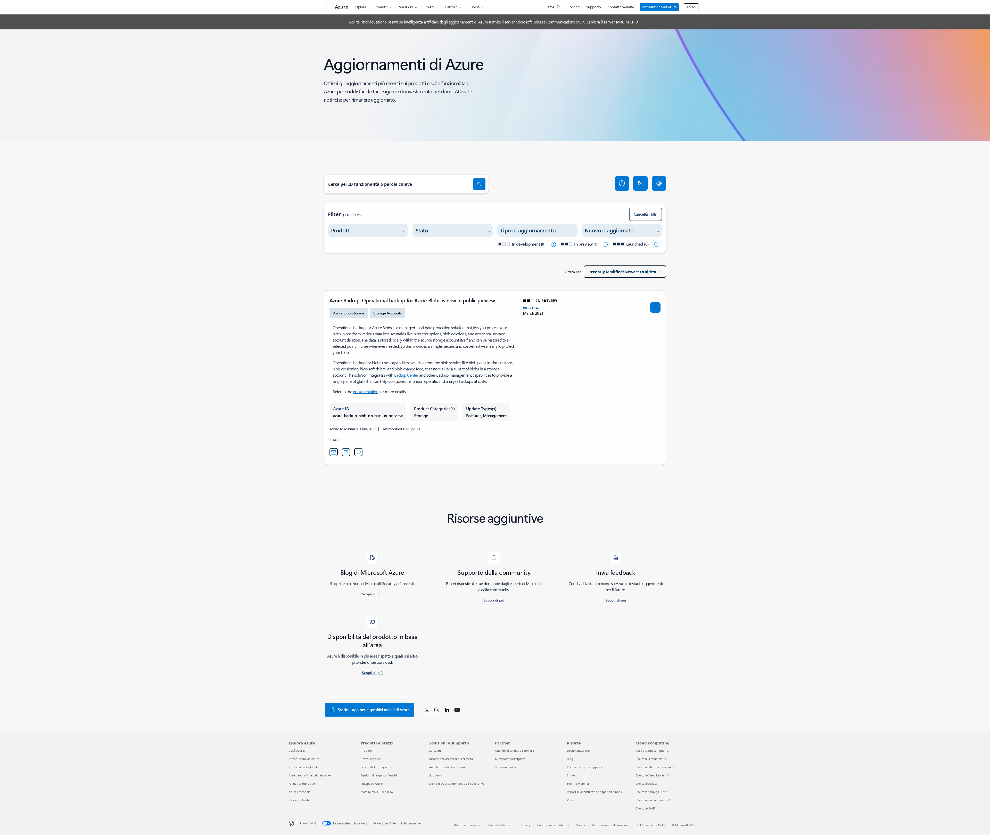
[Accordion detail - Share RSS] (346, 452)
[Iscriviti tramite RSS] (640, 183)
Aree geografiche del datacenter (310, 775)
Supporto (593, 7)
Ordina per (573, 271)
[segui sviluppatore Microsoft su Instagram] (437, 709)
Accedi (691, 7)
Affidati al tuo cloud (302, 783)
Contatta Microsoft (501, 825)
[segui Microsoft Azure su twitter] (427, 709)
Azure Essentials (299, 792)
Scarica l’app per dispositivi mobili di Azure (374, 709)
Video (571, 800)
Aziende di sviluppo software (514, 750)
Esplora (360, 7)
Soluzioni (406, 7)
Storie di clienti (299, 800)
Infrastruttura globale (303, 767)
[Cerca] (479, 184)
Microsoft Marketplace (510, 759)
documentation (365, 391)
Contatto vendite (621, 7)
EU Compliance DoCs (651, 825)
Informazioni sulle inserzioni (611, 825)
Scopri (575, 7)
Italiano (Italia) (306, 823)
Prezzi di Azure (371, 759)
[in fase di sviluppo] (553, 244)
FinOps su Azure (372, 783)
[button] (622, 183)
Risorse (474, 7)
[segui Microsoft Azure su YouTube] (457, 709)
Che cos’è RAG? (645, 808)
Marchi (580, 825)
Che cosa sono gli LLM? (651, 792)
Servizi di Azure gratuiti (376, 767)
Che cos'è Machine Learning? (655, 767)
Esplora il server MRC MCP (610, 22)
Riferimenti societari (467, 825)
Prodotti (381, 7)
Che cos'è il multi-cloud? (651, 759)
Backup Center (406, 375)
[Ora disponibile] (656, 244)
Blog (570, 759)
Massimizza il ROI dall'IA (377, 792)
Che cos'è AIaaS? (646, 783)
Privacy (525, 825)
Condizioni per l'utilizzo (553, 825)
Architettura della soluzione (447, 767)
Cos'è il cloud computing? (653, 750)
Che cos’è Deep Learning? (653, 775)
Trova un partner (506, 767)
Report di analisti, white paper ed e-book (594, 792)
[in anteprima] (605, 244)
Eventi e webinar (578, 783)
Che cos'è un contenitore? (653, 800)
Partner (451, 7)
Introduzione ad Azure (659, 7)
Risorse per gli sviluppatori (585, 767)
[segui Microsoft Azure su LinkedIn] (447, 709)
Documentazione (578, 750)
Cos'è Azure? (297, 750)
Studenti (572, 775)
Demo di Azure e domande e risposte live (456, 783)
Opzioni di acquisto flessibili (379, 775)
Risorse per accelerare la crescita (451, 759)
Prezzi (429, 7)
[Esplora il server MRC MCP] (659, 183)
